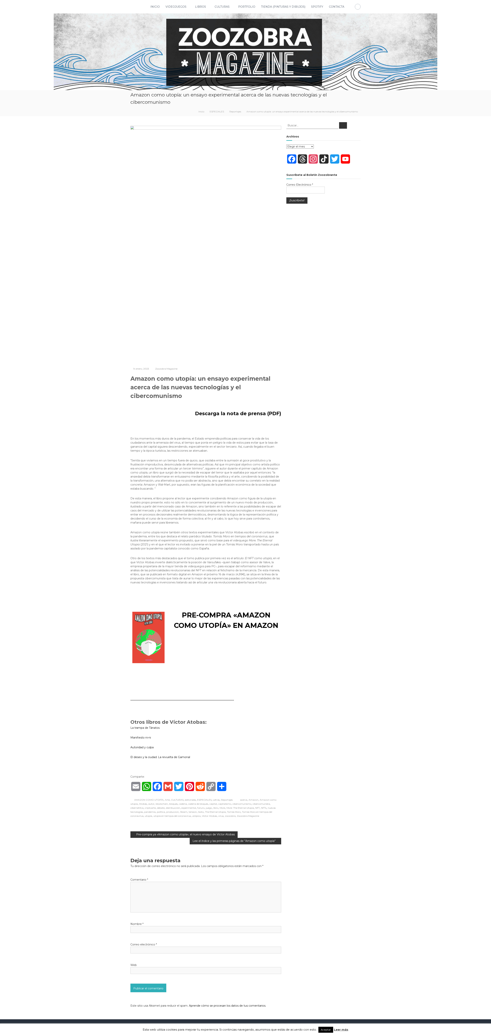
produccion (172, 811)
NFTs (263, 807)
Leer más (341, 1029)
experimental (188, 807)
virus (221, 815)
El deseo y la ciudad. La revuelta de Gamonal (160, 757)
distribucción (173, 807)
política (161, 811)
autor (151, 803)
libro (215, 807)
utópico (196, 815)
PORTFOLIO (246, 6)
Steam (183, 811)
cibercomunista (261, 803)
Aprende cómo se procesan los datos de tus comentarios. (227, 1005)
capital (213, 803)
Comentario (139, 879)
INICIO (155, 6)
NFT (257, 807)
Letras (216, 799)
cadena (183, 803)
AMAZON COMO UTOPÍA (149, 799)
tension (193, 811)
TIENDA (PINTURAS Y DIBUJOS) (283, 6)
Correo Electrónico (299, 184)
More (222, 807)
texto (201, 811)
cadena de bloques (198, 803)
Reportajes (235, 111)
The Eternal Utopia (215, 811)
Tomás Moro (234, 811)
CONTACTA (336, 6)
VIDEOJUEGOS (176, 6)
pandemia (150, 811)
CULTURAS (222, 6)
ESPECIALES (217, 111)
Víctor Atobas (209, 815)
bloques (173, 803)
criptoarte (150, 807)
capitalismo (224, 803)
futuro (200, 807)
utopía (148, 815)
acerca (243, 799)
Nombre (136, 924)
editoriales (190, 799)
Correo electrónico (143, 944)
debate (161, 807)
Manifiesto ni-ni (140, 737)
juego (209, 807)
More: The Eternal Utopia (240, 807)
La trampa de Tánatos (145, 728)
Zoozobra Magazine (166, 368)
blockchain (162, 803)
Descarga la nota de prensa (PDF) (237, 413)
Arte (167, 799)
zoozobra (230, 815)
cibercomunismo (241, 803)
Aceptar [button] (326, 1029)
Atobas (143, 803)
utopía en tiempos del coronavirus (172, 815)
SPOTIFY (317, 6)
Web (133, 965)
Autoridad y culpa (142, 747)
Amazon (253, 799)
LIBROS (200, 6)
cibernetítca (136, 807)
